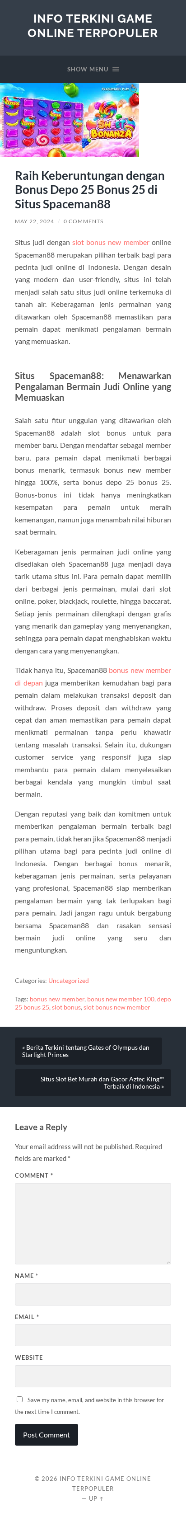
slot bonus (66, 1007)
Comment (34, 1175)
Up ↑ (96, 1498)
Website (29, 1357)
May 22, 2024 (34, 221)
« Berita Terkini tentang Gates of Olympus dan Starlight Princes (85, 1051)
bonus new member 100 (120, 999)
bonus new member (57, 999)
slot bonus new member (110, 242)
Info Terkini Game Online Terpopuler (93, 25)
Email (27, 1316)
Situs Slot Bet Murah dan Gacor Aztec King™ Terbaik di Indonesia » (102, 1083)
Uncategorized (68, 980)
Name (26, 1275)
